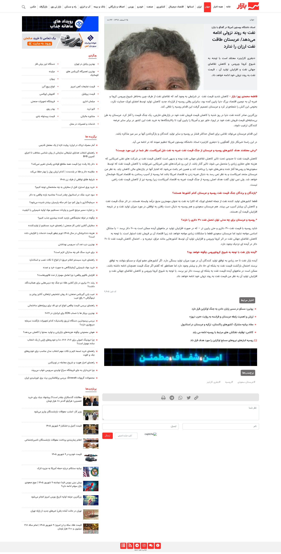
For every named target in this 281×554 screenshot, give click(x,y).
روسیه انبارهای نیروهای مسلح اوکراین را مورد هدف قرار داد (221, 340)
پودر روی (50, 109)
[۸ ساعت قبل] (90, 528)
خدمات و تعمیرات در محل (82, 124)
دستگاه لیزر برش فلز (45, 64)
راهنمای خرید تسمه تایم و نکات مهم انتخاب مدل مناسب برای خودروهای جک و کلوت (59, 353)
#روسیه (229, 382)
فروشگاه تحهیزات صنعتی (43, 101)
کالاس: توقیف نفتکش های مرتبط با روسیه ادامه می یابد (223, 332)
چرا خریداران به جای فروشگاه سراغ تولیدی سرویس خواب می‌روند (63, 370)
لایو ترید (91, 109)
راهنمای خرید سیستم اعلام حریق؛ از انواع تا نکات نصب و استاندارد (62, 260)
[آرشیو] (123, 545)
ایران (199, 7)
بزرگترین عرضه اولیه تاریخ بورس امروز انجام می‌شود (56, 497)
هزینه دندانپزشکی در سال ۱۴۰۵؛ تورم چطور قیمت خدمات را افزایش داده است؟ (59, 235)
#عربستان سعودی (246, 382)
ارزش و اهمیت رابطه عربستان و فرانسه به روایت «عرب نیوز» (221, 317)
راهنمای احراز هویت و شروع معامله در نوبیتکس (71, 363)
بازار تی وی (56, 7)
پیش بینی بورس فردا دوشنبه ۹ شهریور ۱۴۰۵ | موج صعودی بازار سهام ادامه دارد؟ (53, 484)
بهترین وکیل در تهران (84, 64)
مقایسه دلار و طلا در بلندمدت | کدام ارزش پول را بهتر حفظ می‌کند (62, 172)
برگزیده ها (91, 136)
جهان (207, 7)
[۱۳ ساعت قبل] (90, 472)
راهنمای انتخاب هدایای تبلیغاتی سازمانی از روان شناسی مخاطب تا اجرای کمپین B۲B (60, 154)
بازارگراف (43, 7)
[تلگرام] (137, 545)
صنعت (150, 7)
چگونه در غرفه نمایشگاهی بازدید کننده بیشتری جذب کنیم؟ (66, 218)
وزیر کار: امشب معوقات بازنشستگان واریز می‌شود (58, 412)
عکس (33, 7)
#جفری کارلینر (213, 382)
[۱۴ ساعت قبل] (90, 500)
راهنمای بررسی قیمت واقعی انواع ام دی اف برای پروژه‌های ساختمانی (61, 306)
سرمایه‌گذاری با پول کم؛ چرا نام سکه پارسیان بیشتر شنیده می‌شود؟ (62, 202)
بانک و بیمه (99, 7)
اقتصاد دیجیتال (176, 7)
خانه (228, 7)
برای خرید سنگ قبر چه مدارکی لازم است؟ (74, 252)
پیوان (52, 79)
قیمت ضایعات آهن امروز (83, 87)
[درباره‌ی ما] (157, 545)
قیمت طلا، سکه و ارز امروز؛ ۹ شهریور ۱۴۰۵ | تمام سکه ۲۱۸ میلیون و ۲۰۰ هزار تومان (53, 527)
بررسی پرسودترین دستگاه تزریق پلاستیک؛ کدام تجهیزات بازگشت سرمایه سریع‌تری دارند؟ (60, 322)
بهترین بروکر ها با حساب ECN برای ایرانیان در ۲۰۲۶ (70, 313)
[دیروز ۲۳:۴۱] (90, 486)
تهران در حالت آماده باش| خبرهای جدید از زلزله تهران (56, 511)
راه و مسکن (70, 7)
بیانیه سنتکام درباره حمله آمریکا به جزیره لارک (59, 468)
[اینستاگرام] (143, 545)
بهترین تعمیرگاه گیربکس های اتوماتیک (82, 73)
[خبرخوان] (130, 545)
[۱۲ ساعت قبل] (90, 458)
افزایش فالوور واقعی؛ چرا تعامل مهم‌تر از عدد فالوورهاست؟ (66, 275)
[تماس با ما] (150, 545)
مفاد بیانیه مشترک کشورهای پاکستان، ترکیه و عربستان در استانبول (217, 324)
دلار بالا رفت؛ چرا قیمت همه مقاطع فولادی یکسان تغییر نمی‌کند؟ (63, 164)
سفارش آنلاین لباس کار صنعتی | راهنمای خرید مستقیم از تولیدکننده (61, 226)
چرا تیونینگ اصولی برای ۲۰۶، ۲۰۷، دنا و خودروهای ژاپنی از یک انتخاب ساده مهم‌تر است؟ (61, 342)
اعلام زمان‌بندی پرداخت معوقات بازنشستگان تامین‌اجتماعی (53, 440)
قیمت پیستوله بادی (45, 116)
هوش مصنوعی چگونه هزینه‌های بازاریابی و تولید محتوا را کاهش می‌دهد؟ (59, 332)
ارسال (107, 436)
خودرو (140, 7)
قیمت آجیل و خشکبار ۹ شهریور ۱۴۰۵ (64, 426)
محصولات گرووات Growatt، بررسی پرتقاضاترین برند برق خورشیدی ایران (60, 378)
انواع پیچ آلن (48, 87)
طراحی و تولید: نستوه (140, 550)
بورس (131, 7)
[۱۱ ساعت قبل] (90, 415)
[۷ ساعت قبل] (90, 443)
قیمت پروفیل (88, 94)
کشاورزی (161, 7)
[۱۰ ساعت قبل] (90, 401)
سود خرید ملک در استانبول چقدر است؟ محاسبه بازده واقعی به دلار (62, 195)
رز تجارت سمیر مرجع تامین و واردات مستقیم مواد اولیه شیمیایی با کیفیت (58, 210)
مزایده (52, 71)
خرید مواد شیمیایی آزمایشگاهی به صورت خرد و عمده (69, 268)
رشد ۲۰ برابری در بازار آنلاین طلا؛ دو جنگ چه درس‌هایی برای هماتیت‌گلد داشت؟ (60, 284)
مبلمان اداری (89, 101)
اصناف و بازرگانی (117, 7)
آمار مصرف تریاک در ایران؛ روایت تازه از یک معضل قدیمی (67, 145)
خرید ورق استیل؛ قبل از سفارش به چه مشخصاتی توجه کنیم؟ (65, 187)
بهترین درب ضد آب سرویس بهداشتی (76, 244)
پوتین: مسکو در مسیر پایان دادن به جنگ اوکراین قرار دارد (222, 309)
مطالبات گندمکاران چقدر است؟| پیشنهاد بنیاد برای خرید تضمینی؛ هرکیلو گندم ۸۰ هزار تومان (55, 399)
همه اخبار (218, 7)
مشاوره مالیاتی (88, 116)
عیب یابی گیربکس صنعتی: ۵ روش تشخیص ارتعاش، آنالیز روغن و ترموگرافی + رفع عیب (62, 296)
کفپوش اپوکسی (47, 94)
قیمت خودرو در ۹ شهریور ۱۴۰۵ (67, 454)
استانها (190, 7)
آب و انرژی (85, 7)
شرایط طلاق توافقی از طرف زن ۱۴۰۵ (77, 180)
